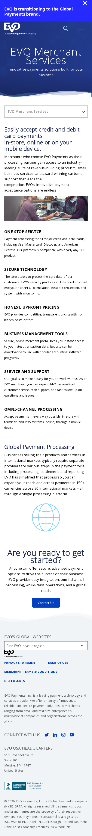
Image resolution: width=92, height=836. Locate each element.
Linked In (55, 735)
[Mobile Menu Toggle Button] (82, 28)
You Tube (72, 735)
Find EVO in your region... (26, 645)
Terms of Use (57, 663)
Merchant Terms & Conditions (30, 672)
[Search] (65, 27)
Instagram (63, 735)
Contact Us (46, 603)
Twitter (46, 735)
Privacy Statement (20, 663)
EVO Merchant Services (28, 111)
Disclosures (14, 681)
